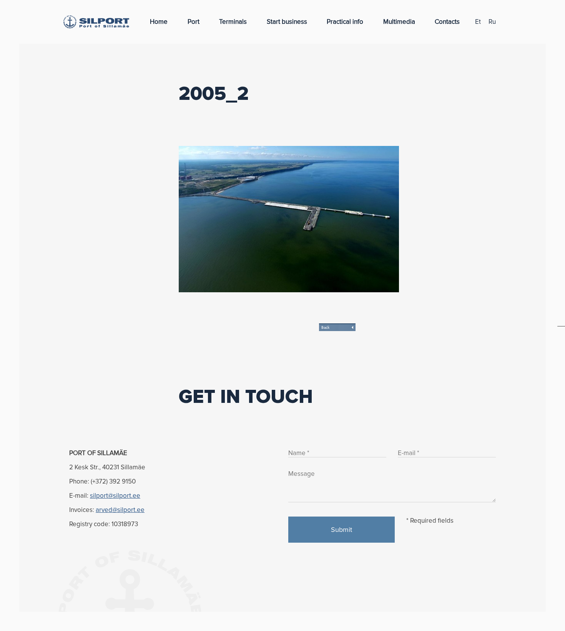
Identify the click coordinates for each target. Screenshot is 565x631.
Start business (287, 22)
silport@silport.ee (115, 496)
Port (193, 22)
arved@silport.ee (120, 510)
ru (492, 22)
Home (159, 22)
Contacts (447, 22)
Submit (341, 529)
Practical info (345, 22)
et (478, 22)
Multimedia (399, 22)
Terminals (233, 22)
